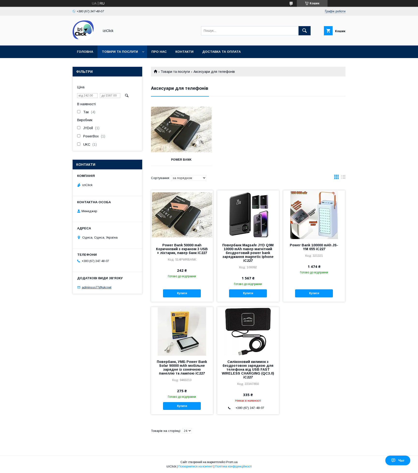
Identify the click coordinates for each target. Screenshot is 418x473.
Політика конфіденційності (233, 466)
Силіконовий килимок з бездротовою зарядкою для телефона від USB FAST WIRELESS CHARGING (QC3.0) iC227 (248, 369)
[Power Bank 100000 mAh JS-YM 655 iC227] (314, 214)
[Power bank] (181, 129)
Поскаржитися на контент (195, 466)
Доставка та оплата (221, 51)
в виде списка (343, 178)
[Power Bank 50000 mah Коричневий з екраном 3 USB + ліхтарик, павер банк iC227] (182, 214)
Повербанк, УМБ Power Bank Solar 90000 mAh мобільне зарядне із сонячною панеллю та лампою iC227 (182, 367)
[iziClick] (85, 39)
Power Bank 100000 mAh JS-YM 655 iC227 (314, 247)
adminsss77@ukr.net (96, 287)
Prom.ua (232, 462)
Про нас (159, 51)
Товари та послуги (120, 51)
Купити (182, 293)
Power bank (181, 159)
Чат (401, 460)
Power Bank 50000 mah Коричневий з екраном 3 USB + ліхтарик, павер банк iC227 (182, 249)
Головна (85, 51)
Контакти (184, 51)
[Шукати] (305, 30)
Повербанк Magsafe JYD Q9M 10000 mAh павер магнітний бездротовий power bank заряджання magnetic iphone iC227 (248, 253)
